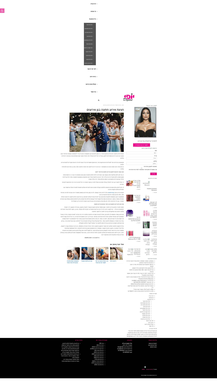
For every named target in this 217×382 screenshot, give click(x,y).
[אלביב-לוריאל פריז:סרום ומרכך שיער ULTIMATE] (146, 213)
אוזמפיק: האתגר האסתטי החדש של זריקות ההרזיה (139, 261)
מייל (155, 156)
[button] (2, 10)
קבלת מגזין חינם (149, 324)
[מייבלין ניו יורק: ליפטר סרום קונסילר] (146, 241)
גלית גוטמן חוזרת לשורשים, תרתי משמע (142, 268)
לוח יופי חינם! (149, 321)
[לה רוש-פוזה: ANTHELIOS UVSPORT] (146, 198)
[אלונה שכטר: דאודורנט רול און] (146, 251)
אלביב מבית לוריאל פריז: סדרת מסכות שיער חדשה (139, 277)
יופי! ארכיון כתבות (145, 319)
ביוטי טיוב (150, 322)
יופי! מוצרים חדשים (145, 312)
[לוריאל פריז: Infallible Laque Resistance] (129, 198)
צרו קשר (151, 326)
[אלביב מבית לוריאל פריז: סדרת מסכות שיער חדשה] (129, 183)
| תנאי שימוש (153, 347)
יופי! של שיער (146, 306)
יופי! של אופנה (146, 317)
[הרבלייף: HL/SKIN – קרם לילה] (146, 233)
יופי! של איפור (146, 301)
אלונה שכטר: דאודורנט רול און (153, 250)
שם (156, 150)
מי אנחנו (151, 297)
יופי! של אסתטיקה (145, 303)
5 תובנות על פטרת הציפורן (146, 263)
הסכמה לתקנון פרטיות (150, 166)
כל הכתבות (150, 299)
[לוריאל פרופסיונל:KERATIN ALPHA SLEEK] (129, 213)
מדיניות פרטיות (152, 345)
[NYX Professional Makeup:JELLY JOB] (129, 233)
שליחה (153, 173)
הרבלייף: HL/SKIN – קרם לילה (153, 232)
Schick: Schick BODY (154, 224)
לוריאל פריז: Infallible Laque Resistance (142, 280)
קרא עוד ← (138, 189)
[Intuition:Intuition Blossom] (146, 184)
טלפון (155, 161)
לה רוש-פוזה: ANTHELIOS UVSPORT (153, 204)
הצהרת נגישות (152, 343)
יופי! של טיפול (146, 310)
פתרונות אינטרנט (149, 369)
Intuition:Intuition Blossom (146, 279)
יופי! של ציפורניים (145, 305)
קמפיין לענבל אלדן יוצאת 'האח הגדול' (143, 289)
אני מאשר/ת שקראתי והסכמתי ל (143, 169)
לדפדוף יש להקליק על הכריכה (147, 141)
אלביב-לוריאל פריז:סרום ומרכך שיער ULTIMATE (153, 214)
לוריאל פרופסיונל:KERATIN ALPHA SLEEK (134, 219)
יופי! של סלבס (146, 315)
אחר (103, 343)
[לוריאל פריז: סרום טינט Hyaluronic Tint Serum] (129, 251)
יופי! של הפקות (146, 313)
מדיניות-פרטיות (133, 169)
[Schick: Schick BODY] (146, 224)
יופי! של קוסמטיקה (145, 308)
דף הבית (151, 296)
